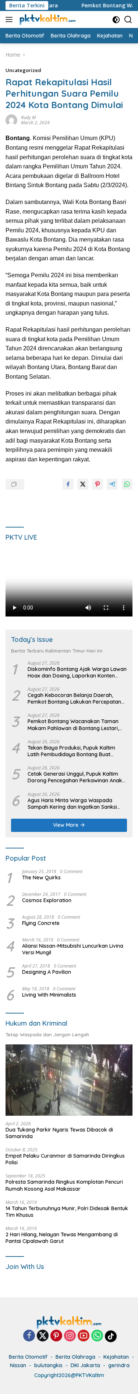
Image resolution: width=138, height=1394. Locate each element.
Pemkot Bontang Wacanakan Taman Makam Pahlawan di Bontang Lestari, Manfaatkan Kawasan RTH (73, 724)
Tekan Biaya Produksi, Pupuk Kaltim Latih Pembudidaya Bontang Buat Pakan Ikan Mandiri (71, 751)
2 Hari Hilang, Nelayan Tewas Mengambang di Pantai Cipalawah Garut (62, 1237)
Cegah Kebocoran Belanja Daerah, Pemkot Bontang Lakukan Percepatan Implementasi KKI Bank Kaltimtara (74, 698)
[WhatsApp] (97, 1336)
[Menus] (10, 19)
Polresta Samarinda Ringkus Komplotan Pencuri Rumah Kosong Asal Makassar (64, 1185)
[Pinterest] (56, 1336)
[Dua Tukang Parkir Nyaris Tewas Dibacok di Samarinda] (69, 1080)
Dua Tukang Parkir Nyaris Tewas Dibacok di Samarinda (59, 1133)
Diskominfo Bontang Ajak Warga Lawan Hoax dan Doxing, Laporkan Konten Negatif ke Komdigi (77, 672)
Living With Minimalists (49, 994)
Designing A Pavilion (46, 972)
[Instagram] (70, 1336)
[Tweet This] (82, 484)
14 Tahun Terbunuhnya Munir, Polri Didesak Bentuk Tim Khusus (67, 1211)
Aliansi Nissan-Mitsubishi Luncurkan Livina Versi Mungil (72, 949)
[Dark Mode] (116, 20)
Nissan (18, 1365)
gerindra (119, 1365)
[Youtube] (83, 1336)
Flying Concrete (41, 923)
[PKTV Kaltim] (46, 19)
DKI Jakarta (85, 1365)
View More (66, 825)
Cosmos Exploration (46, 900)
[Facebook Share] (68, 484)
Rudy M (28, 117)
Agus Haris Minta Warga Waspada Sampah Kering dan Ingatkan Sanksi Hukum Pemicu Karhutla (72, 803)
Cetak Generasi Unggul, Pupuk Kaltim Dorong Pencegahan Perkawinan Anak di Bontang (75, 777)
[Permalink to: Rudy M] (11, 119)
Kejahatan (116, 1357)
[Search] (128, 20)
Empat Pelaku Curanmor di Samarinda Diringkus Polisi (65, 1159)
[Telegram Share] (112, 484)
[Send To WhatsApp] (126, 484)
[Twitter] (43, 1336)
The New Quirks (41, 877)
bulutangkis (48, 1365)
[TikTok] (111, 1336)
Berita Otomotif (28, 1357)
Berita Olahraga (75, 1357)
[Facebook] (29, 1336)
